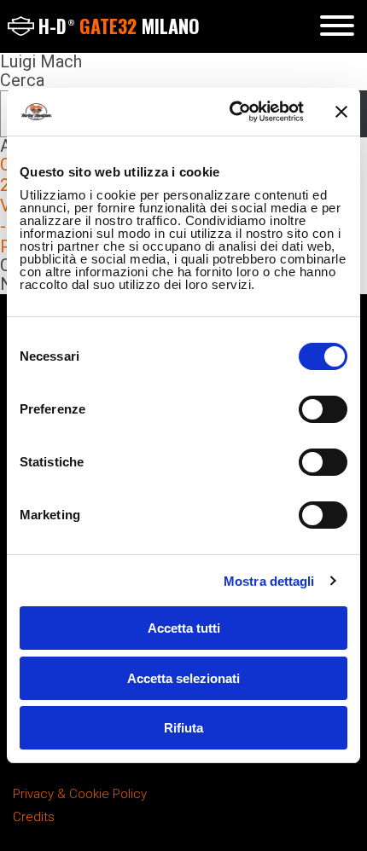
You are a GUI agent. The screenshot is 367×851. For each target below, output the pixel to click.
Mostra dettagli (269, 581)
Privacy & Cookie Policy (80, 794)
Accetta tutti (184, 628)
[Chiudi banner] (341, 112)
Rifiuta (183, 728)
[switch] (323, 409)
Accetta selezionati (183, 678)
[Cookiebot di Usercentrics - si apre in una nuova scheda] (231, 112)
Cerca (22, 80)
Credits (34, 817)
